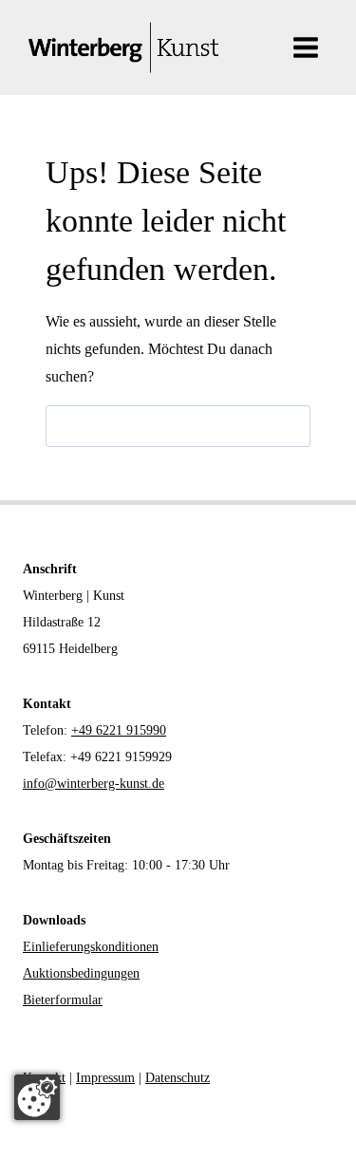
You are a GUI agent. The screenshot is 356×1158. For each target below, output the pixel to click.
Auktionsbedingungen (81, 973)
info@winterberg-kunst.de (93, 783)
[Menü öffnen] (305, 47)
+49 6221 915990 (118, 730)
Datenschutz (177, 1078)
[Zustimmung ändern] (37, 1097)
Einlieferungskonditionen (91, 947)
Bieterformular (63, 1000)
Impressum (105, 1078)
